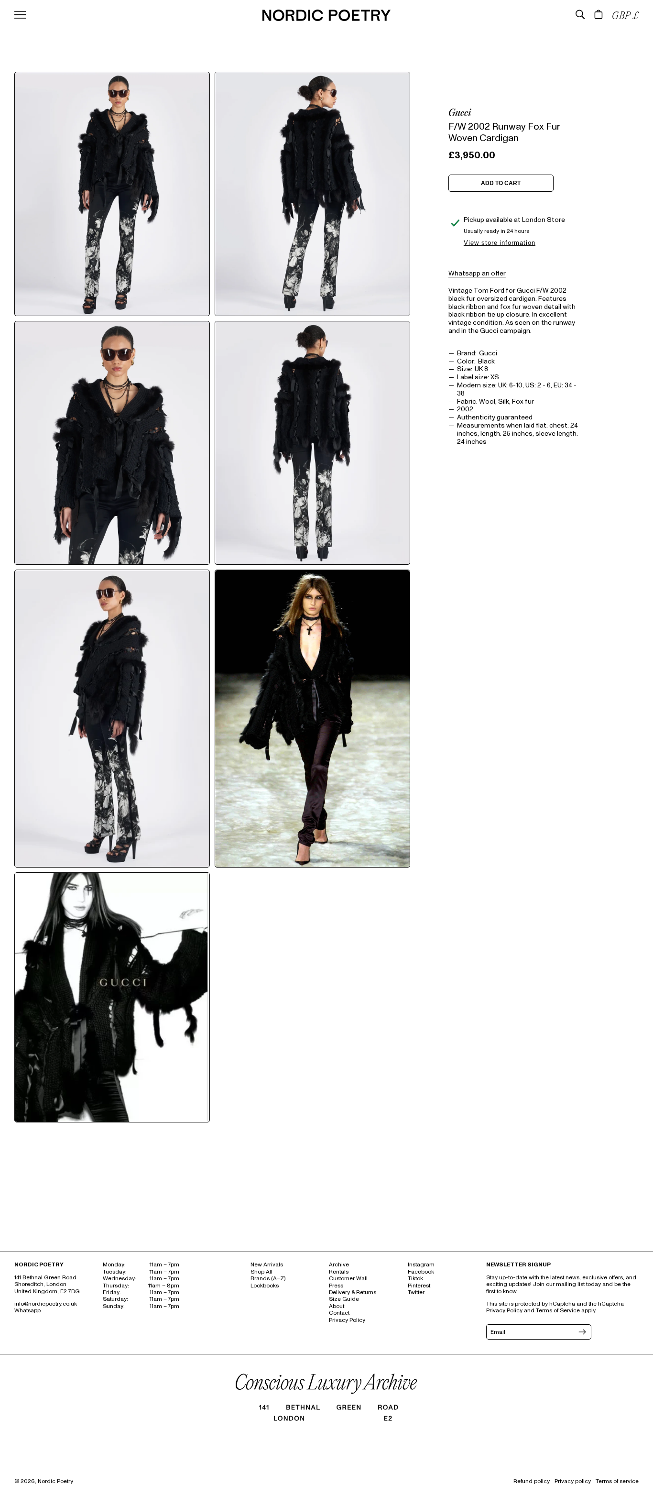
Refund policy (531, 1481)
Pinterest (419, 1286)
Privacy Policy (347, 1320)
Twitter (416, 1292)
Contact (339, 1313)
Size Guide (344, 1299)
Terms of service (617, 1481)
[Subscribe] (581, 1332)
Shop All (261, 1272)
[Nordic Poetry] (326, 19)
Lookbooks (264, 1286)
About (336, 1306)
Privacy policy (573, 1481)
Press (336, 1286)
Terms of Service (558, 1311)
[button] (580, 14)
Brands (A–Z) (267, 1279)
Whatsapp (27, 1311)
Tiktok (415, 1279)
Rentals (338, 1272)
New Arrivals (266, 1265)
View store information (499, 242)
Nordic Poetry (55, 1481)
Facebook (421, 1272)
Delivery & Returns (352, 1292)
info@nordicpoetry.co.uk (45, 1304)
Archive (339, 1265)
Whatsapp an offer (477, 272)
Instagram (421, 1265)
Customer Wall (348, 1279)
